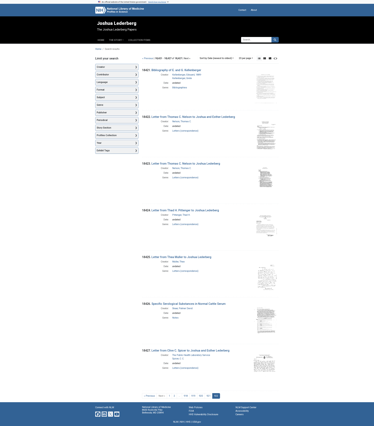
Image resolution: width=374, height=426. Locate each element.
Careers (240, 414)
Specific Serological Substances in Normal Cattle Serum (188, 304)
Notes (175, 317)
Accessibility (242, 410)
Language (102, 82)
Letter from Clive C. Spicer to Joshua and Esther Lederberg (190, 350)
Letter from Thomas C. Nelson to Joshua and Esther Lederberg (193, 117)
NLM (175, 421)
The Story (115, 40)
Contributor (103, 74)
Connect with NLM (104, 407)
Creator (101, 67)
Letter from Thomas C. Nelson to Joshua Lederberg (185, 163)
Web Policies (195, 407)
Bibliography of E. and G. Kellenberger (176, 70)
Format (100, 89)
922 (216, 395)
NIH (182, 421)
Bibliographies (179, 87)
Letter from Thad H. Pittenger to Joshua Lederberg (185, 210)
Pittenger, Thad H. (181, 215)
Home (101, 40)
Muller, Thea (178, 261)
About (254, 10)
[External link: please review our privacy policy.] (97, 414)
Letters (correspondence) (185, 130)
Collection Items (139, 40)
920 (201, 395)
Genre (100, 105)
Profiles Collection (107, 135)
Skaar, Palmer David (182, 308)
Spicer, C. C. (178, 358)
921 (209, 395)
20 (245, 58)
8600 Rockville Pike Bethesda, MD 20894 (153, 411)
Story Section (104, 127)
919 (193, 395)
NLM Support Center (246, 407)
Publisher (102, 112)
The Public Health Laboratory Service (191, 355)
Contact (242, 10)
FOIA (191, 410)
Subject (101, 97)
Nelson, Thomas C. (181, 121)
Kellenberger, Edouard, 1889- (187, 74)
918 (186, 395)
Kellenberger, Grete (182, 78)
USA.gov (196, 421)
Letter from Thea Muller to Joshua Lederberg (181, 257)
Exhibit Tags (103, 150)
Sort (216, 58)
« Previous (147, 58)
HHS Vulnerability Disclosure (203, 414)
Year (99, 143)
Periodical (102, 120)
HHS (188, 421)
